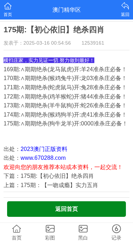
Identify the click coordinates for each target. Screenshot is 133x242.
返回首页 (66, 209)
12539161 (93, 43)
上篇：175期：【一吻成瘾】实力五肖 (51, 185)
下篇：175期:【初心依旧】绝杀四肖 (49, 176)
